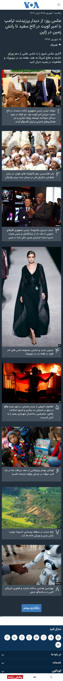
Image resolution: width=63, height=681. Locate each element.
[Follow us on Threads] (22, 637)
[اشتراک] (58, 645)
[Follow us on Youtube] (36, 637)
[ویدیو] (34, 677)
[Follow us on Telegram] (51, 637)
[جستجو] (51, 677)
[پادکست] (7, 637)
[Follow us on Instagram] (29, 637)
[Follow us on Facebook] (58, 637)
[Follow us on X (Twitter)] (43, 637)
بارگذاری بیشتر (31, 608)
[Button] (55, 46)
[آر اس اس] (14, 637)
